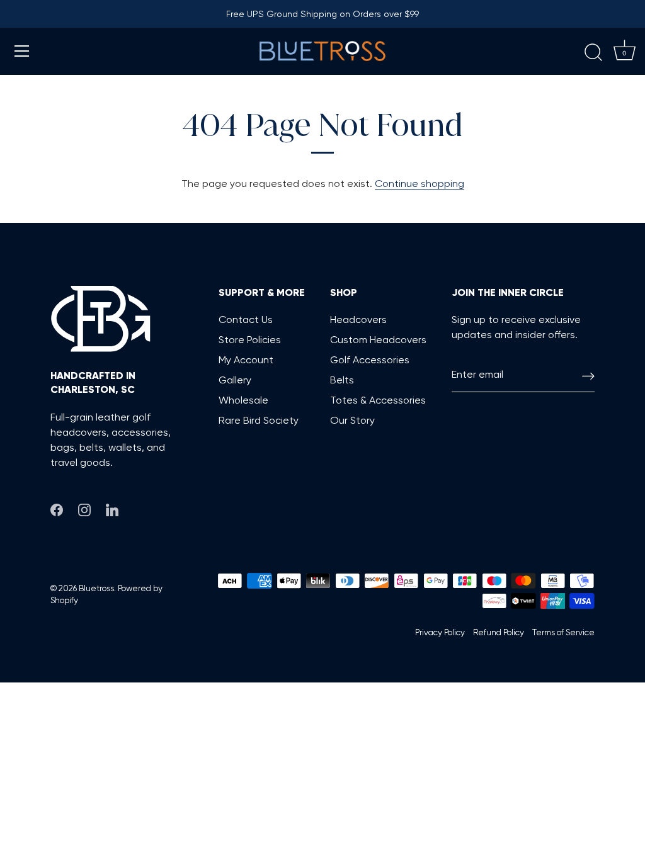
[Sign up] (588, 375)
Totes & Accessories (378, 400)
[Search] (593, 53)
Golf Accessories (369, 360)
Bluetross (96, 588)
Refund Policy (498, 632)
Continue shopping (419, 184)
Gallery (235, 380)
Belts (342, 380)
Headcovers (358, 319)
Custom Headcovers (378, 340)
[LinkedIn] (112, 508)
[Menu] (22, 51)
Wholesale (243, 400)
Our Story (352, 420)
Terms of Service (563, 632)
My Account (246, 360)
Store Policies (250, 340)
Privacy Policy (440, 632)
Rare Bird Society (259, 420)
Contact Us (246, 319)
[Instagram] (84, 508)
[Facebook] (56, 508)
